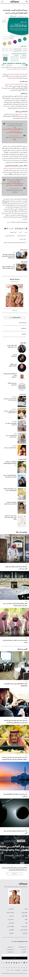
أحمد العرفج (14, 377)
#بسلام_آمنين (5, 129)
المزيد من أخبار (22, 649)
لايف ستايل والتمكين (22, 947)
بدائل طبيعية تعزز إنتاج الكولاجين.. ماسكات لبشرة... (9, 503)
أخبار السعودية (13, 232)
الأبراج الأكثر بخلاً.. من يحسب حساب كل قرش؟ (11, 436)
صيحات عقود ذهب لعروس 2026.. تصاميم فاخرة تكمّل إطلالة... (10, 517)
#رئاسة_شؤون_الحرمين (14, 131)
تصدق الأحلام (23, 328)
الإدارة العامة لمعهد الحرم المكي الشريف (15, 74)
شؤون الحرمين (22, 239)
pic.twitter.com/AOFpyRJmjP (14, 133)
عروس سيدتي (24, 926)
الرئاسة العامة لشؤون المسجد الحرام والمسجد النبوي (15, 243)
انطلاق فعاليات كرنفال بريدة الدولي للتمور (11, 424)
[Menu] (26, 1)
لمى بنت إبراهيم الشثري (12, 347)
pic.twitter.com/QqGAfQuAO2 (14, 185)
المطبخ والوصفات (10, 949)
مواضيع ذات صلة (21, 532)
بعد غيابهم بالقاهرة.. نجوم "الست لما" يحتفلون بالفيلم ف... (10, 411)
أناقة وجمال (24, 952)
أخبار (20, 232)
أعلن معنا (12, 970)
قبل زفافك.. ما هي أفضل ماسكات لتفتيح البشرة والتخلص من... (9, 463)
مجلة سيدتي (11, 909)
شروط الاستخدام (24, 970)
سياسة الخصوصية (18, 970)
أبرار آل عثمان (14, 356)
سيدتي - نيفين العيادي (22, 16)
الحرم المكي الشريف (21, 236)
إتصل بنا (8, 970)
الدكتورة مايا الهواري (13, 366)
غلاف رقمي (11, 929)
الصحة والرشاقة (10, 947)
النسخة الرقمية (14, 310)
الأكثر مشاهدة (22, 459)
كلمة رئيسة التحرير (15, 318)
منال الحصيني (14, 385)
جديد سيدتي (23, 394)
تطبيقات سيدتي (10, 926)
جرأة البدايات (24, 334)
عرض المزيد (14, 873)
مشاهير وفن (24, 949)
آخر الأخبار (11, 933)
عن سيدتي (11, 916)
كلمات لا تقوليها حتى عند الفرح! (10, 448)
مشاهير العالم (14, 397)
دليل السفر (25, 933)
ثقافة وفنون (14, 421)
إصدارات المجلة (14, 279)
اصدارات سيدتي (23, 929)
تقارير (26, 923)
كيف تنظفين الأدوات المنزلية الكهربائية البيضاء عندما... (10, 489)
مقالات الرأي (23, 343)
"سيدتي (9, 222)
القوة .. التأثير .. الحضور (22, 322)
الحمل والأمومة (10, 952)
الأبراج (15, 433)
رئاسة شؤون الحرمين (9, 236)
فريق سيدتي (11, 923)
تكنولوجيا (25, 718)
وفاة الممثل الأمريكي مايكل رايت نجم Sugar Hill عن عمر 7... (10, 399)
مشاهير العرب (14, 409)
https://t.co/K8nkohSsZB (14, 129)
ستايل (26, 919)
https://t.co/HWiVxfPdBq (13, 184)
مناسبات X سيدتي (10, 912)
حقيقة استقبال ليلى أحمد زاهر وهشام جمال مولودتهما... (9, 476)
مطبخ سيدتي (24, 912)
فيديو (26, 909)
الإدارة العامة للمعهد (19, 114)
